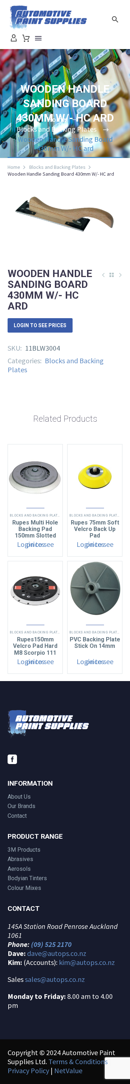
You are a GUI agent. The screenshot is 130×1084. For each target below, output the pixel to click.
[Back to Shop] (111, 275)
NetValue (68, 1070)
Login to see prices (40, 325)
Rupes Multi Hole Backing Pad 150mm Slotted (35, 529)
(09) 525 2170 (51, 944)
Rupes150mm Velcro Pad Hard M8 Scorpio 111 (35, 646)
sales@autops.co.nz (55, 979)
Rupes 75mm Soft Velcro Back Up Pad (95, 529)
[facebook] (12, 759)
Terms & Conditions (78, 1061)
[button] (115, 19)
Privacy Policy (28, 1070)
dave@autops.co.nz (56, 953)
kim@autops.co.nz (87, 962)
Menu (38, 38)
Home (14, 167)
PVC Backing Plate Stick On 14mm (95, 642)
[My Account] (13, 38)
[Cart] (26, 38)
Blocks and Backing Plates (57, 167)
